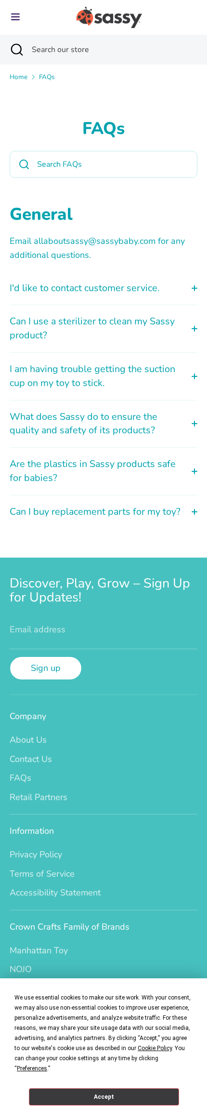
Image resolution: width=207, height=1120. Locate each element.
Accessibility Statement (55, 892)
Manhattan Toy (39, 950)
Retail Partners (38, 797)
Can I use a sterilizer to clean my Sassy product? (92, 328)
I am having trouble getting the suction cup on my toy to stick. (92, 375)
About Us (28, 740)
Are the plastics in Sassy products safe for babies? (93, 470)
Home (18, 76)
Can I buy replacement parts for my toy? (95, 511)
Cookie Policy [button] (155, 1048)
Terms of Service (42, 874)
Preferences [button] (32, 1068)
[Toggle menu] (15, 17)
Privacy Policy (36, 854)
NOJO (21, 969)
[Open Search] (16, 50)
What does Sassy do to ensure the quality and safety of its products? (83, 423)
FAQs (47, 76)
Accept (104, 1096)
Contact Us (31, 759)
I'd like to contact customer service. (85, 287)
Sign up (46, 668)
